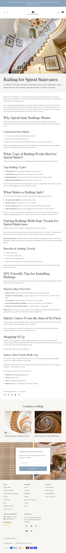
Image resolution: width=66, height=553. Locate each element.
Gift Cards (6, 499)
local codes (27, 209)
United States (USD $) (10, 538)
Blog (25, 506)
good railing (13, 145)
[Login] (58, 12)
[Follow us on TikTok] (31, 531)
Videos (26, 496)
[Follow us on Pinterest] (36, 526)
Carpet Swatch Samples (10, 493)
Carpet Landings (8, 490)
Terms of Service (50, 496)
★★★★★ (7, 525)
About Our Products (30, 499)
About (26, 487)
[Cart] (62, 12)
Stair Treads (7, 487)
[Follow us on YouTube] (26, 531)
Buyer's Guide (7, 509)
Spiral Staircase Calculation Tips (17, 436)
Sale (4, 503)
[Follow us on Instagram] (31, 526)
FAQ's (26, 503)
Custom (5, 496)
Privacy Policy (49, 487)
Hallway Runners (8, 506)
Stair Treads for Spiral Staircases (47, 436)
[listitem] (8, 395)
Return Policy (49, 490)
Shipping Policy (50, 493)
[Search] (8, 12)
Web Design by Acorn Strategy (23, 543)
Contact (26, 490)
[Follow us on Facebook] (26, 526)
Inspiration (27, 493)
